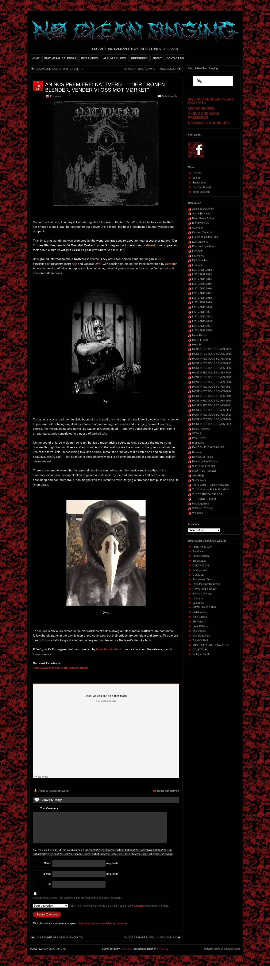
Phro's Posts (199, 438)
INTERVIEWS (90, 58)
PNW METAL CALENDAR (60, 58)
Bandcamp (199, 551)
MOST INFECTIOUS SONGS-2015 (212, 377)
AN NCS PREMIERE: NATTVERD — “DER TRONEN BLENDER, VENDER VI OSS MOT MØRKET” (105, 87)
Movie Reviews (201, 428)
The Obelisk (199, 630)
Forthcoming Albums (204, 246)
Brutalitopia (199, 560)
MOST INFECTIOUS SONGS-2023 (212, 414)
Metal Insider (200, 612)
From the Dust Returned (206, 584)
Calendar (197, 227)
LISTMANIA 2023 (202, 321)
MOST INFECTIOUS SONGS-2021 (212, 405)
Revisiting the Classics (205, 461)
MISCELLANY (200, 340)
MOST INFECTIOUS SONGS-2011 (211, 358)
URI (49, 884)
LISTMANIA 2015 (202, 283)
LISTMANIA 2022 (202, 316)
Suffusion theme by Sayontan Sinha (222, 948)
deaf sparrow (200, 570)
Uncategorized (200, 503)
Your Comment (49, 808)
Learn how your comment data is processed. (103, 923)
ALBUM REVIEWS (115, 58)
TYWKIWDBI (200, 649)
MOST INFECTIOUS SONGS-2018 (212, 391)
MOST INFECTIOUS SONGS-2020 (212, 400)
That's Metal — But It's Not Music (210, 484)
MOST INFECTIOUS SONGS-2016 (212, 382)
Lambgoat (198, 598)
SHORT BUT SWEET (204, 470)
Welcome (197, 512)
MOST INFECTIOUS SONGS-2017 (212, 386)
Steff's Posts (199, 480)
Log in (196, 177)
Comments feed (202, 187)
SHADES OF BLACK (204, 466)
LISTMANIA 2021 (202, 311)
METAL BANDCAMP (204, 607)
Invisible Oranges (203, 593)
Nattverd (174, 790)
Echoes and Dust (202, 579)
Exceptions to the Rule (205, 236)
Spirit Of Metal (201, 626)
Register (197, 173)
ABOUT (157, 58)
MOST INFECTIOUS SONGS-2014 (212, 372)
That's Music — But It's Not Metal (210, 489)
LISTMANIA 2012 (202, 269)
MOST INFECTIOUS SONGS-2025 (212, 424)
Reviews (197, 452)
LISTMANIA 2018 (202, 297)
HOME (35, 58)
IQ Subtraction (200, 260)
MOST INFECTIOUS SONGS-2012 (212, 363)
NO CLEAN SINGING (55, 948)
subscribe (139, 905)
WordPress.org (201, 191)
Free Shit (197, 251)
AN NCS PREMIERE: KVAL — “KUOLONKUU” (150, 68)
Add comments (169, 96)
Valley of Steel (201, 654)
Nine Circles (200, 616)
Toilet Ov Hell (200, 640)
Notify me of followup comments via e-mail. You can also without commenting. (118, 905)
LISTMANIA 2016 (202, 288)
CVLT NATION (201, 565)
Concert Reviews (202, 232)
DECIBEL (198, 574)
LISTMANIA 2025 (202, 330)
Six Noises (199, 621)
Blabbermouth (201, 556)
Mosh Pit (197, 344)
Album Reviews (201, 213)
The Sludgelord (201, 635)
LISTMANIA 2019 (202, 302)
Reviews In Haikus (202, 456)
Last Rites (198, 602)
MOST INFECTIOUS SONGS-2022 (212, 410)
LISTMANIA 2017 (202, 293)
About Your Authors (203, 208)
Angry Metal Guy (202, 546)
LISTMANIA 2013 (202, 274)
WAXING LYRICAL (202, 508)
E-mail (47, 873)
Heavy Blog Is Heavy (204, 588)
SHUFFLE (198, 475)
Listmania (197, 265)
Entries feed (199, 182)
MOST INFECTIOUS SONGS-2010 (212, 353)
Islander (53, 790)
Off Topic (197, 433)
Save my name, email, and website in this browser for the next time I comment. (77, 897)
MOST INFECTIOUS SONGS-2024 (212, 419)
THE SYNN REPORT (204, 499)
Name (47, 863)
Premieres (55, 96)
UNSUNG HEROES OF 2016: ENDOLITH (59, 68)
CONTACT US (175, 58)
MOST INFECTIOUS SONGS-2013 (212, 368)
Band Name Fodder (203, 218)
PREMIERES (139, 58)
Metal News (199, 335)
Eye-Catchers (200, 241)
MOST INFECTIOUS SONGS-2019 (212, 396)
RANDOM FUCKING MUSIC (208, 447)
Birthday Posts (200, 223)
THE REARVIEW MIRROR (207, 494)
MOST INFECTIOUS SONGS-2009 (212, 349)
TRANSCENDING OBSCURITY (210, 645)
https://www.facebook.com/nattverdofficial (60, 667)
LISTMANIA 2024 (202, 325)
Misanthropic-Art (107, 649)
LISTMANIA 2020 (202, 307)
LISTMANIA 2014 (202, 279)
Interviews (198, 255)
